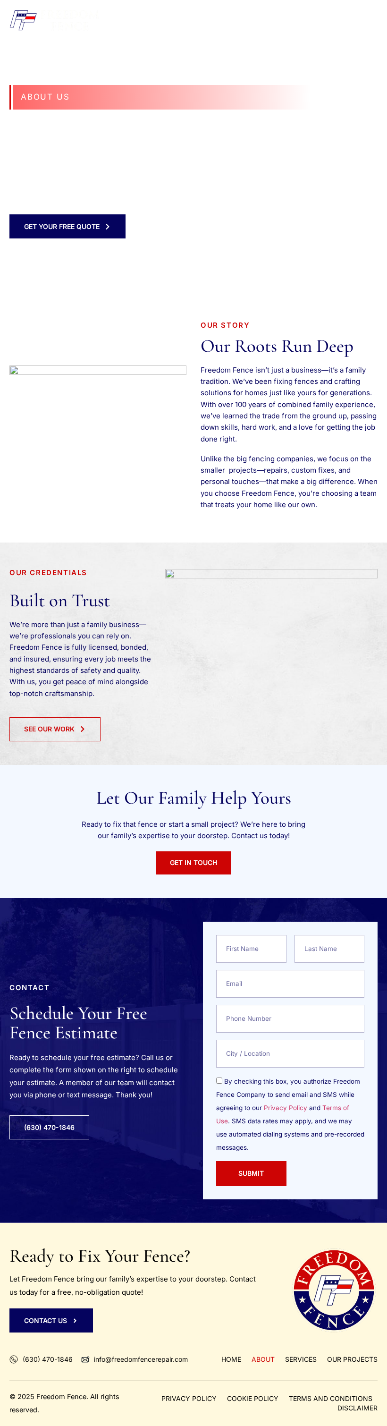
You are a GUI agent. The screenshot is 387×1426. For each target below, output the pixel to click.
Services (301, 1359)
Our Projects (352, 1359)
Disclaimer (357, 1408)
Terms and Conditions (330, 1398)
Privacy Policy (285, 1108)
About (263, 1359)
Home (231, 1359)
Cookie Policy (252, 1398)
